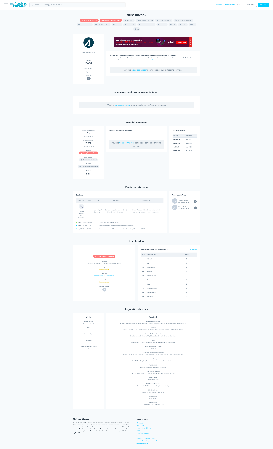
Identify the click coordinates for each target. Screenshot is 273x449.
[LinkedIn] (104, 290)
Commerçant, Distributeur (89, 166)
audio (174, 25)
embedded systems (103, 25)
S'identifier (250, 5)
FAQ (138, 431)
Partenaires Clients (143, 428)
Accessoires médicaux (146, 20)
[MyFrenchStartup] (18, 6)
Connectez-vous (104, 269)
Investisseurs (230, 5)
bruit (193, 25)
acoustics (118, 25)
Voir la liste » (193, 249)
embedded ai (131, 25)
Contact (139, 423)
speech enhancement (147, 25)
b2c (138, 29)
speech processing (85, 25)
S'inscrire (263, 5)
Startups (219, 5)
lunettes (184, 25)
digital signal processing (184, 20)
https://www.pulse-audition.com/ (104, 275)
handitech (163, 25)
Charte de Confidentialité (146, 438)
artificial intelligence (165, 20)
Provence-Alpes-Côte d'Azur (112, 20)
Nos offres (140, 425)
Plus (239, 5)
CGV (138, 436)
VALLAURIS (130, 20)
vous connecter (139, 70)
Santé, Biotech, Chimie (90, 20)
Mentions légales (142, 433)
